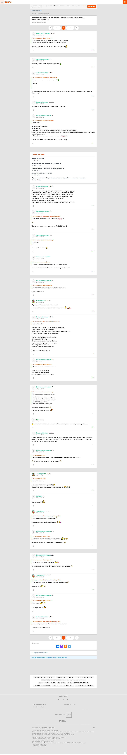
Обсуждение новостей (43, 13)
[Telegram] (69, 646)
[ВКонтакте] (57, 646)
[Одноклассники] (65, 646)
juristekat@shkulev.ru (80, 742)
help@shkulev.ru (43, 744)
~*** (41, 300)
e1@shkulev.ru (50, 741)
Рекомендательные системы (39, 745)
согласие (84, 5)
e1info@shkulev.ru (70, 742)
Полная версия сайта (39, 704)
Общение (34, 13)
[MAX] (61, 646)
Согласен (91, 6)
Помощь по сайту (37, 707)
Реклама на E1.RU (70, 704)
